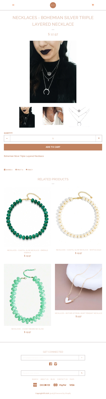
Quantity (8, 133)
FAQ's (72, 379)
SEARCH (35, 379)
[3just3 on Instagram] (55, 364)
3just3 (52, 393)
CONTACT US (62, 379)
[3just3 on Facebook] (50, 364)
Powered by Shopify (63, 393)
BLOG (53, 379)
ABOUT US (44, 379)
